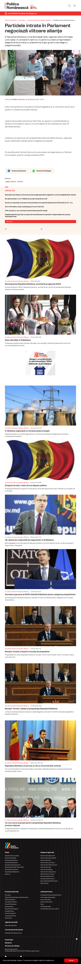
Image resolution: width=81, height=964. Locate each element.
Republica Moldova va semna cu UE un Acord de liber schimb (40, 745)
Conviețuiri (8, 895)
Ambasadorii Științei (10, 915)
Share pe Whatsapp (43, 171)
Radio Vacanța (44, 883)
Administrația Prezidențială (47, 897)
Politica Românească (11, 20)
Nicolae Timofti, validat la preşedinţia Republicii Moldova (40, 688)
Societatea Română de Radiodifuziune (50, 895)
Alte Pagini (22, 20)
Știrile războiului (9, 906)
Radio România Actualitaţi (12, 855)
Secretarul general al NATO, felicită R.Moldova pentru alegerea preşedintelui (40, 575)
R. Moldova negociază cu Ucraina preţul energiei (40, 412)
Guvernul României (45, 899)
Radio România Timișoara (47, 874)
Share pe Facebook (19, 171)
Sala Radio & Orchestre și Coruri (13, 933)
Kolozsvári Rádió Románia (47, 878)
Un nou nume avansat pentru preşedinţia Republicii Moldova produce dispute (40, 803)
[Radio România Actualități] (21, 5)
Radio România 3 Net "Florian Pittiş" (14, 867)
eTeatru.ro (7, 874)
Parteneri (8, 943)
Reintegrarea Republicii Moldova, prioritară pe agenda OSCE (40, 265)
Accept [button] (71, 960)
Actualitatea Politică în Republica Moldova (39, 20)
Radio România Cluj (45, 860)
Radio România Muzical (11, 862)
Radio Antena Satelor (10, 858)
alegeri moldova (11, 181)
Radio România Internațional (12, 864)
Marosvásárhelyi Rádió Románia (49, 881)
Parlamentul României (46, 902)
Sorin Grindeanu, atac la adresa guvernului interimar (40, 207)
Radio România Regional (11, 908)
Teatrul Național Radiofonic (12, 871)
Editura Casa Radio (10, 899)
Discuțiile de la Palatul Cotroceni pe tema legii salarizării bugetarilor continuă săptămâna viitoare (40, 195)
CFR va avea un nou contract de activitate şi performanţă (40, 211)
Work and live (8, 918)
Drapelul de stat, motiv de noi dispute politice (40, 466)
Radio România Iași (45, 867)
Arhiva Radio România (11, 902)
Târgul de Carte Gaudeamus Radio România (16, 897)
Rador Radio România (11, 925)
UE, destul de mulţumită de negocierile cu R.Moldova (40, 521)
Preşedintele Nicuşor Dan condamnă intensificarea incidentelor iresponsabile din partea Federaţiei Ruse (40, 216)
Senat (42, 904)
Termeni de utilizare (12, 946)
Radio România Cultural (11, 860)
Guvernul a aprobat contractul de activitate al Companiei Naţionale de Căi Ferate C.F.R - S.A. (40, 203)
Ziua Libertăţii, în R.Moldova (40, 321)
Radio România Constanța (47, 862)
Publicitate (9, 940)
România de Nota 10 (10, 913)
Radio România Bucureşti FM (48, 858)
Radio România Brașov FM (47, 855)
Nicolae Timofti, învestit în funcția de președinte (40, 631)
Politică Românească (10, 904)
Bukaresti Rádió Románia (47, 876)
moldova (20, 181)
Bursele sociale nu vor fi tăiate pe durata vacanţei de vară (40, 199)
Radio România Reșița (46, 869)
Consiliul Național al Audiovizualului (49, 908)
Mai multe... (10, 221)
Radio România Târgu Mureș (48, 871)
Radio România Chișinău (11, 869)
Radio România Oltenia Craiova (48, 864)
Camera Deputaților (45, 906)
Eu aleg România (9, 911)
